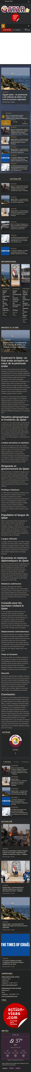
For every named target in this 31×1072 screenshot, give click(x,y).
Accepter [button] (18, 1068)
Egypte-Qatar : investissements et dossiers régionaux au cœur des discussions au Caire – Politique (14, 99)
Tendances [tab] (25, 123)
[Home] (3, 26)
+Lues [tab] (17, 762)
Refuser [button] (11, 1068)
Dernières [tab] (6, 123)
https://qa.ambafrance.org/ (9, 996)
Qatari (13, 107)
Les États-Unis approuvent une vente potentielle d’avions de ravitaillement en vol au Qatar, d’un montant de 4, (27, 303)
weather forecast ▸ (15, 1060)
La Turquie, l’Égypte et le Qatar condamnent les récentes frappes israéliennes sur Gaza (19, 159)
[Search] (29, 26)
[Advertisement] (15, 48)
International (8, 113)
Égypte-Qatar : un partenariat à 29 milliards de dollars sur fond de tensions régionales (15, 117)
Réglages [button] (4, 1068)
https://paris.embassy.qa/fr (9, 985)
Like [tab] (16, 122)
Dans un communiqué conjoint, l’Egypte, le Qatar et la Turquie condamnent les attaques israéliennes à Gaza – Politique (19, 771)
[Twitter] (15, 753)
